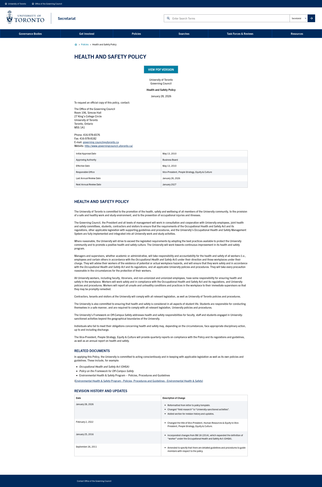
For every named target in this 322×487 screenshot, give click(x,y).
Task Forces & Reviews (240, 33)
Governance (75, 44)
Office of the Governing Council (48, 3)
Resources (297, 33)
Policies (136, 33)
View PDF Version (161, 69)
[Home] (29, 18)
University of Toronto (17, 3)
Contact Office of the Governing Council (94, 481)
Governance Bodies (30, 33)
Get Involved (86, 33)
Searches (184, 33)
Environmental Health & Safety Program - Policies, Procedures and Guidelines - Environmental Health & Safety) (139, 380)
